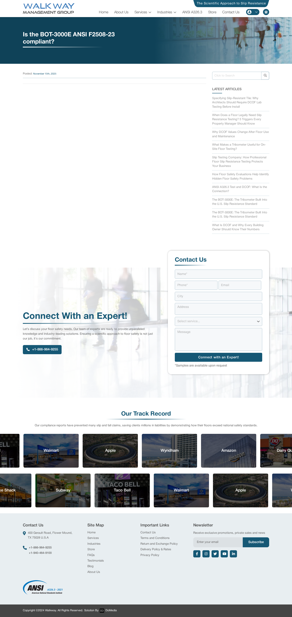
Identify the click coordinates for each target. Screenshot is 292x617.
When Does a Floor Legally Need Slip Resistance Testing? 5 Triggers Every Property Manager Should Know (237, 119)
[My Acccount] (252, 12)
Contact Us (231, 12)
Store (212, 12)
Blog (90, 566)
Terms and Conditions (155, 538)
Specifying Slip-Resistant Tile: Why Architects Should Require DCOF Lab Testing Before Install (237, 102)
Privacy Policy (149, 555)
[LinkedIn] (233, 553)
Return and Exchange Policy (159, 544)
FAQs (91, 555)
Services (140, 12)
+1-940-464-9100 (40, 553)
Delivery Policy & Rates (155, 549)
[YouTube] (224, 553)
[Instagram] (206, 553)
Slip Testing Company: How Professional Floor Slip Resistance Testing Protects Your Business (239, 161)
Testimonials (95, 560)
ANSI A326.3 (192, 12)
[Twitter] (215, 553)
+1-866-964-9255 (40, 547)
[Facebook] (196, 553)
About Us (121, 12)
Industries (164, 12)
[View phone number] (266, 12)
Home (103, 12)
